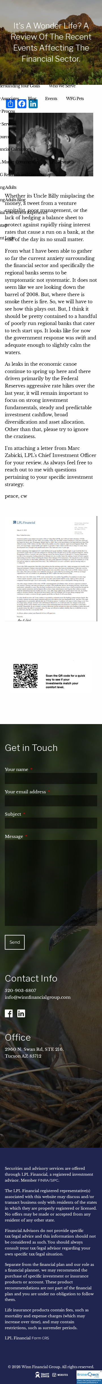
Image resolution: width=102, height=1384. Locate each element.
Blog (32, 98)
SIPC (54, 1180)
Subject (37, 814)
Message (38, 836)
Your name (40, 769)
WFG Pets (75, 98)
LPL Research (61, 161)
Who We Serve (62, 85)
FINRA (43, 1180)
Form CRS (40, 1338)
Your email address (49, 791)
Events (51, 98)
